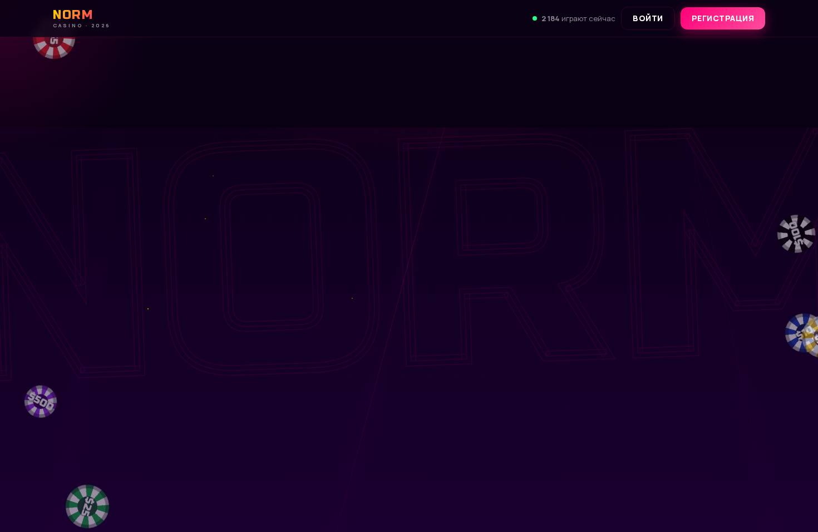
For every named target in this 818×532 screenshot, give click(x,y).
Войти (648, 18)
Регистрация (723, 18)
